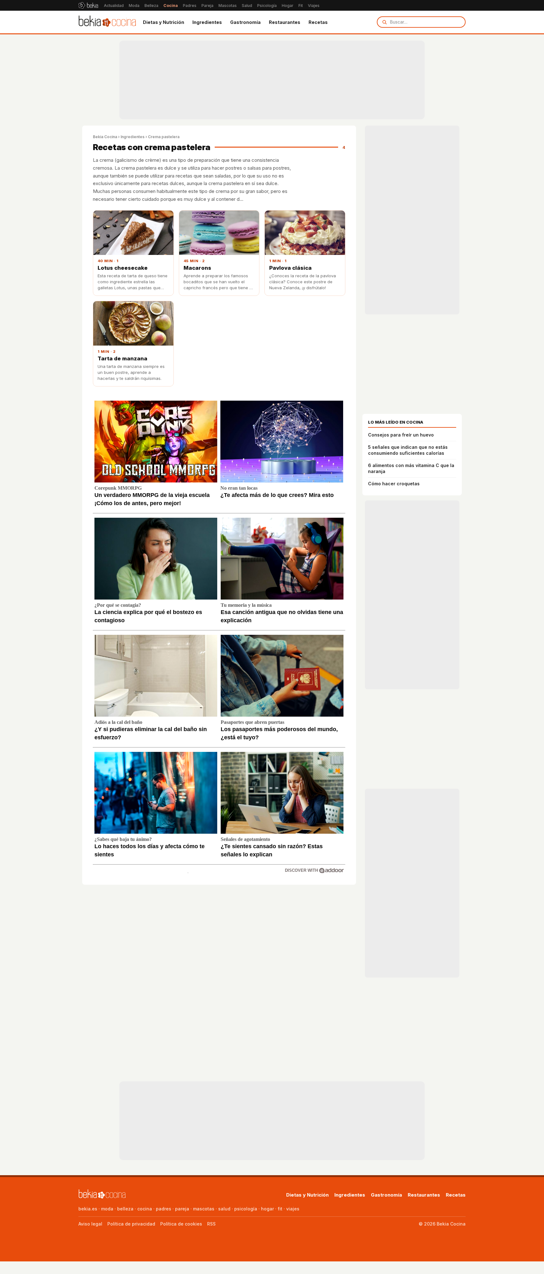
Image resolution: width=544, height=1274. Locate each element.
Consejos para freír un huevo (401, 434)
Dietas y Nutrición (163, 22)
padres (163, 1208)
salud (224, 1208)
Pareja (207, 5)
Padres (189, 5)
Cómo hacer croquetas (394, 483)
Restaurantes (284, 22)
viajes (292, 1208)
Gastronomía (245, 22)
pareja (182, 1208)
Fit (300, 5)
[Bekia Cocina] (107, 22)
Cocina (170, 5)
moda (107, 1208)
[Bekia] (88, 5)
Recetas (318, 22)
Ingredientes (207, 22)
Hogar (287, 5)
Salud (247, 5)
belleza (125, 1208)
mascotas (203, 1208)
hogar (267, 1208)
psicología (245, 1208)
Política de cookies (181, 1223)
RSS (211, 1223)
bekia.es (87, 1208)
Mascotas (227, 5)
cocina (144, 1208)
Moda (134, 5)
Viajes (314, 5)
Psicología (267, 5)
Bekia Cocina (105, 136)
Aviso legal (90, 1223)
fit (280, 1208)
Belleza (151, 5)
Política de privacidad (131, 1223)
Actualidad (114, 5)
